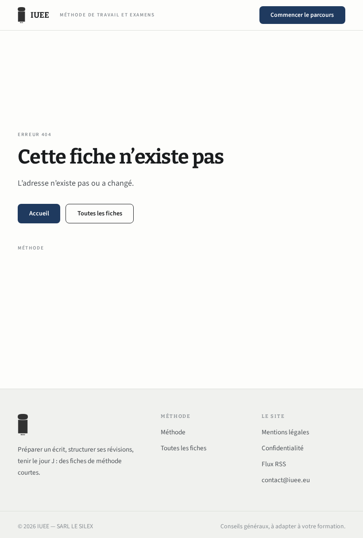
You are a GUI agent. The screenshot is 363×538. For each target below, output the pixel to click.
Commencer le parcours (302, 15)
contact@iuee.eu (286, 480)
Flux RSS (274, 464)
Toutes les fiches (99, 213)
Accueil (39, 213)
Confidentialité (283, 448)
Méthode (31, 248)
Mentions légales (285, 432)
